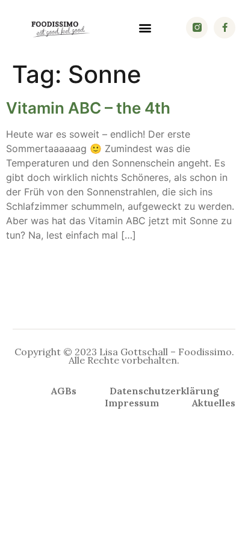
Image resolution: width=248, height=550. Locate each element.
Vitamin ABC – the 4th (88, 108)
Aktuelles (213, 403)
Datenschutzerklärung (164, 391)
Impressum (132, 403)
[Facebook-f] (224, 27)
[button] (145, 27)
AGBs (63, 391)
